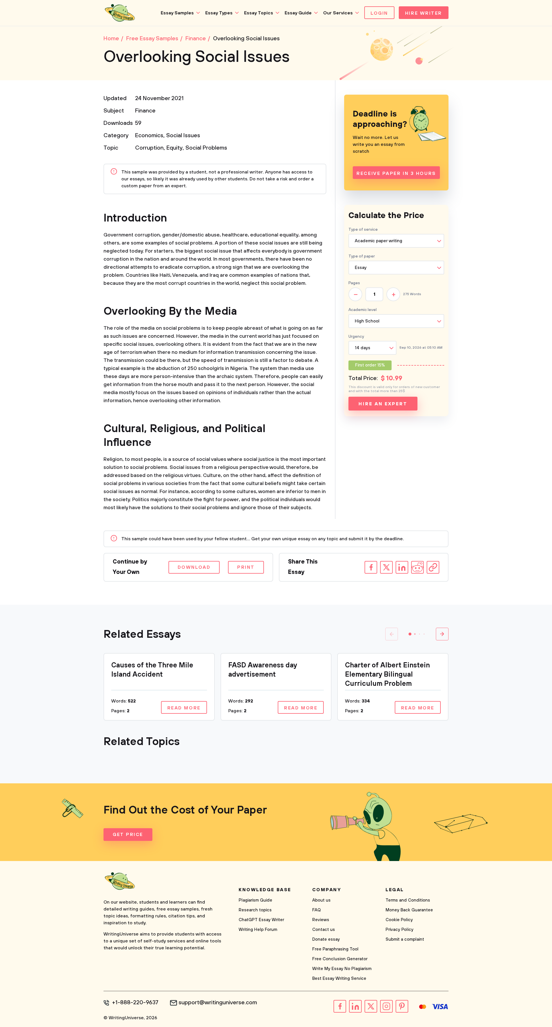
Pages (354, 283)
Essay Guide (298, 13)
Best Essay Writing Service (339, 978)
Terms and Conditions (408, 900)
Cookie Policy (399, 920)
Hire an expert (383, 404)
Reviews (320, 920)
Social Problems (206, 148)
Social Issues (183, 135)
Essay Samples (177, 13)
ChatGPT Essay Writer (261, 920)
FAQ (316, 910)
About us (321, 900)
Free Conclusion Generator (339, 959)
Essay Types (219, 13)
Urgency (356, 336)
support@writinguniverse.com (218, 1003)
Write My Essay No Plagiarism (341, 968)
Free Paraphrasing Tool (335, 949)
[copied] (433, 567)
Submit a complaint (405, 939)
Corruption (149, 148)
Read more (184, 708)
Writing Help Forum (258, 929)
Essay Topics (258, 13)
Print (246, 567)
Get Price (128, 834)
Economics (149, 135)
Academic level (362, 309)
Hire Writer (423, 13)
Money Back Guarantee (409, 910)
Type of (361, 256)
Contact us (323, 929)
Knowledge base (265, 890)
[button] (410, 634)
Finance (145, 110)
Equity (174, 148)
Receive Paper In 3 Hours (396, 173)
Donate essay (326, 939)
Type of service (363, 229)
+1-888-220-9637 (135, 1003)
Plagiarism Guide (255, 900)
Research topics (255, 910)
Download (194, 567)
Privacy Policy (399, 929)
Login (379, 13)
